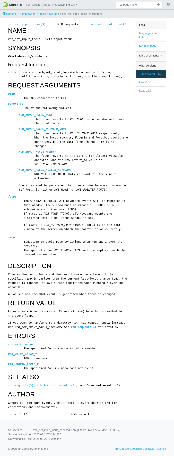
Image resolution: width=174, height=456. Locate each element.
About (46, 4)
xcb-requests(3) (83, 327)
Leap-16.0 (145, 82)
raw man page (147, 45)
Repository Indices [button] (63, 4)
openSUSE (33, 4)
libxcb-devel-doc (49, 13)
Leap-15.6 (145, 90)
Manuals (10, 13)
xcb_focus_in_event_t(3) (56, 385)
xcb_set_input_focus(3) (27, 24)
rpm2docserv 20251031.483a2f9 (134, 448)
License (161, 448)
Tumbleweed (28, 13)
